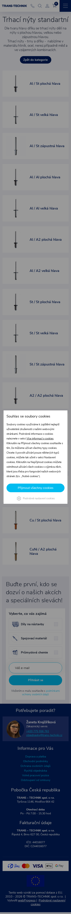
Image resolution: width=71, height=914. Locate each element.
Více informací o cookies (39, 438)
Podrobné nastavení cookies (39, 498)
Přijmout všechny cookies (35, 488)
